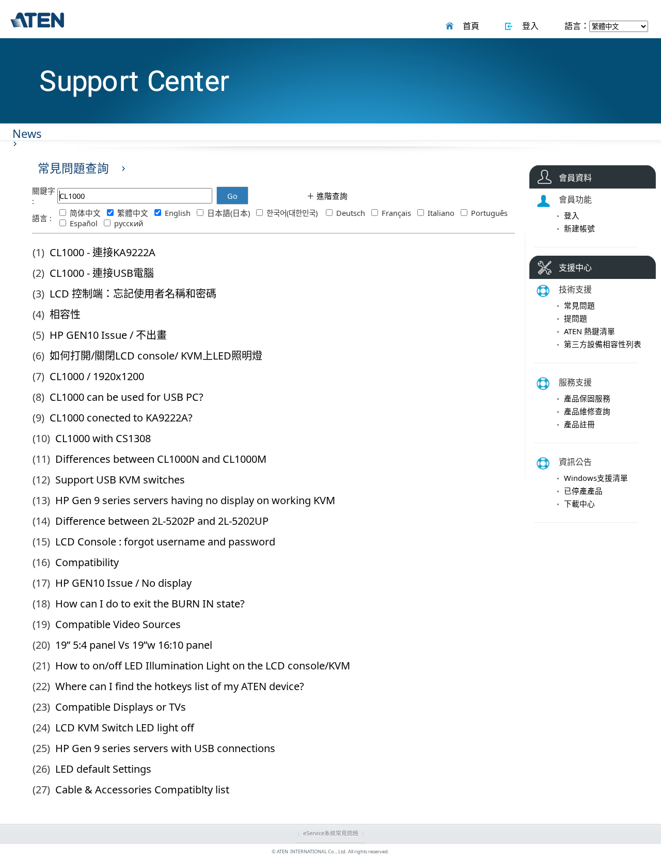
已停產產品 (583, 491)
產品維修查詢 (587, 411)
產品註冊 (579, 424)
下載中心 (579, 503)
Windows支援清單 (596, 478)
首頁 (469, 26)
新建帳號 (579, 228)
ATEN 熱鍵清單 (589, 331)
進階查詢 (331, 196)
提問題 (575, 318)
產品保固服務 (587, 398)
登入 (528, 26)
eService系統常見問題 (330, 833)
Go (232, 196)
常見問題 (579, 305)
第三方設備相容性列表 (602, 344)
